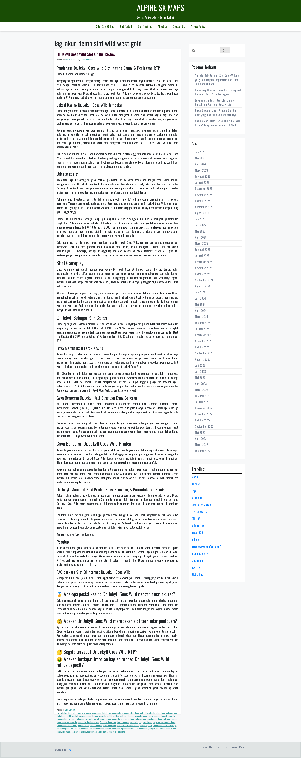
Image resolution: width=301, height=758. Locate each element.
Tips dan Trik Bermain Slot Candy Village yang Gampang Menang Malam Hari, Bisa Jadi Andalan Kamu (217, 80)
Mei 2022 (200, 432)
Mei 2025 (200, 231)
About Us (162, 26)
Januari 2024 (202, 329)
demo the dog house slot (88, 722)
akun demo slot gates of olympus (77, 712)
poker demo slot (109, 725)
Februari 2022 (202, 451)
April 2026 (201, 164)
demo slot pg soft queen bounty (98, 719)
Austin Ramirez (86, 59)
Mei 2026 (200, 158)
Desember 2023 (203, 335)
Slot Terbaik (125, 26)
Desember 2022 (203, 408)
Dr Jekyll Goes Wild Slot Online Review (86, 54)
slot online (197, 560)
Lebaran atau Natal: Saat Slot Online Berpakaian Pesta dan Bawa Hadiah (214, 102)
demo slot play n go (120, 719)
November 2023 (203, 341)
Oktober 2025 (202, 201)
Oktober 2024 (202, 274)
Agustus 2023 (202, 359)
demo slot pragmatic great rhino (143, 719)
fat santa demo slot (108, 722)
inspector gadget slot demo (164, 722)
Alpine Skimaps (160, 7)
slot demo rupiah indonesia (123, 728)
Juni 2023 (200, 371)
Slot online (197, 574)
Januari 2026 (202, 182)
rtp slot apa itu (146, 725)
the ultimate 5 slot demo (97, 731)
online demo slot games (67, 725)
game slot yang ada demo (141, 722)
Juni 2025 (200, 225)
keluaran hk (198, 526)
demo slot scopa (164, 719)
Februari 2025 (202, 249)
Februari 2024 (202, 323)
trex (69, 750)
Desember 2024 (204, 262)
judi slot (196, 539)
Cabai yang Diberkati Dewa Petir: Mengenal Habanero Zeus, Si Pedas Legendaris (218, 92)
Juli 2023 (200, 365)
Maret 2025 (201, 243)
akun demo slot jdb (100, 712)
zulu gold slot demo (117, 731)
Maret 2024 (201, 317)
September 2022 (204, 426)
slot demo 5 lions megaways (164, 725)
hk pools (196, 484)
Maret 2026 (201, 170)
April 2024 (201, 310)
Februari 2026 (202, 176)
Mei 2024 (200, 304)
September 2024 (204, 280)
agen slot (197, 567)
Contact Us (179, 26)
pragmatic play (200, 553)
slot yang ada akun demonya (74, 731)
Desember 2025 (203, 189)
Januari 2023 (202, 402)
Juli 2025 (200, 219)
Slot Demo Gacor (72, 709)
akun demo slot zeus (164, 712)
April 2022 (201, 438)
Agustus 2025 (202, 213)
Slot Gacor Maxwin (201, 505)
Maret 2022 (201, 445)
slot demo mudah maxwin (100, 728)
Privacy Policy (197, 26)
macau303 (197, 533)
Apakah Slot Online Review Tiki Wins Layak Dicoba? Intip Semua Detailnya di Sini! (217, 123)
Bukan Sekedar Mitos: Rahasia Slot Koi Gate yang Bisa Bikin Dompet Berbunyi (215, 113)
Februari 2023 (202, 396)
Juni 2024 (200, 298)
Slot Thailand (145, 26)
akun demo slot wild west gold (142, 712)
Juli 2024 (200, 292)
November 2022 (203, 414)
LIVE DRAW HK (199, 512)
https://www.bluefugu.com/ (206, 546)
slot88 (195, 477)
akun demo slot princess (119, 712)
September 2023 (204, 353)
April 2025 (201, 237)
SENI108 (196, 519)
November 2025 (203, 195)
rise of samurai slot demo (128, 725)
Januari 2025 (202, 256)
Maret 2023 (201, 390)
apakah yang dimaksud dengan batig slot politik (92, 715)
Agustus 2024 (202, 286)
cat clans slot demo (76, 719)
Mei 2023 (200, 378)
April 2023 (201, 384)
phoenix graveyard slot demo (90, 725)
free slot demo (123, 722)
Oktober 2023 (202, 347)
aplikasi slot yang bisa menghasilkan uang (130, 715)
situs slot (197, 498)
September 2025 (204, 207)
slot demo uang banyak (145, 728)
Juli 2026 (200, 152)
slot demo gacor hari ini (67, 728)
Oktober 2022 (202, 420)
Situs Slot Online (105, 26)
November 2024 (203, 268)
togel (194, 491)
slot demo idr (83, 728)
